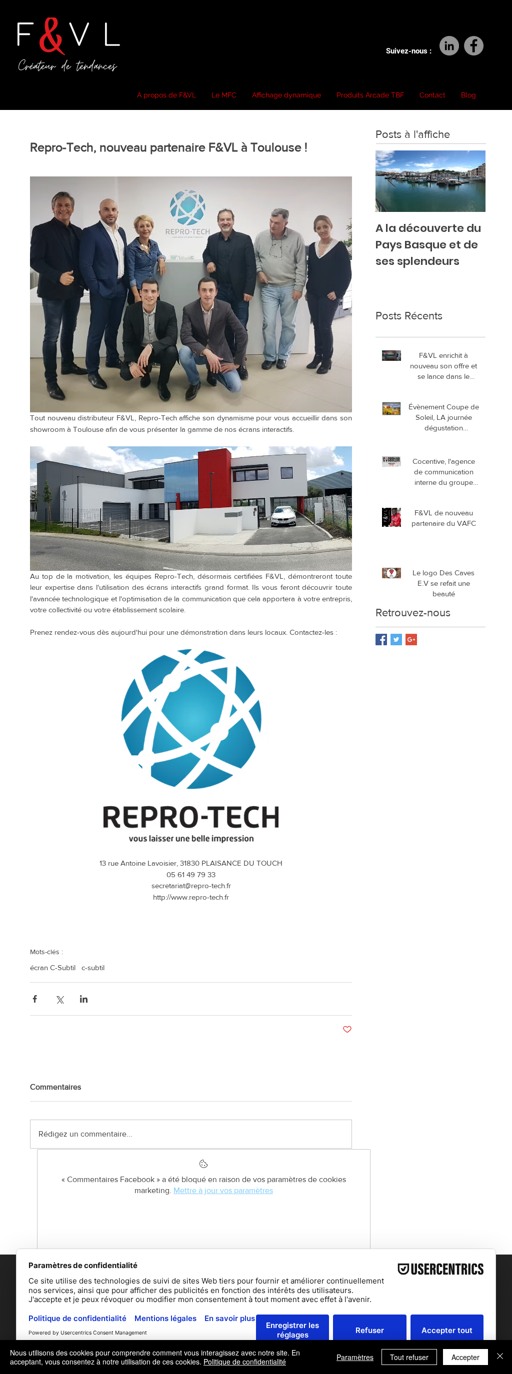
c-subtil (93, 967)
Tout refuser (409, 1357)
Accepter (466, 1357)
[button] (167, 95)
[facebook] (474, 45)
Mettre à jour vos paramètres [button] (223, 1190)
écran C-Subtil (53, 967)
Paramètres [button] (355, 1357)
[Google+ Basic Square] (411, 639)
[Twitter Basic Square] (396, 639)
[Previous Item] (391, 181)
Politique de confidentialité (245, 1362)
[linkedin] (449, 45)
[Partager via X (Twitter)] (59, 999)
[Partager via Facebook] (35, 999)
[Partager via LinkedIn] (83, 999)
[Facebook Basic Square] (381, 639)
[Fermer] (500, 1357)
